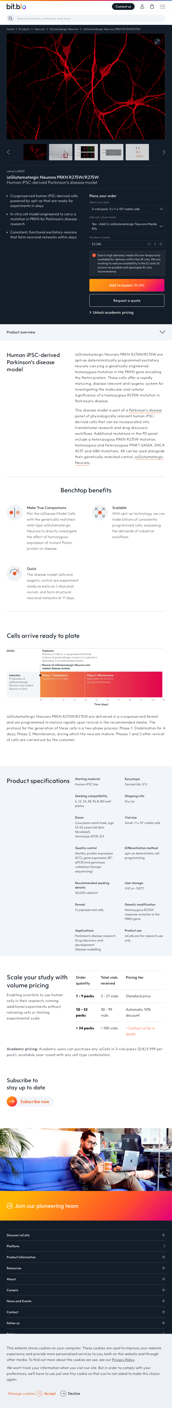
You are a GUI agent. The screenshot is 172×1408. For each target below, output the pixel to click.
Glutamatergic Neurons (64, 29)
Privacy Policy (123, 1359)
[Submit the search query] (10, 18)
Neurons (39, 29)
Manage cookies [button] (21, 1393)
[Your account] (142, 6)
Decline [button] (74, 1393)
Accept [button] (50, 1393)
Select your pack (99, 202)
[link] (152, 6)
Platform (13, 1246)
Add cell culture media (102, 217)
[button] (9, 152)
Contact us (123, 6)
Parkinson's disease (145, 410)
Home (10, 29)
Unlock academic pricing (113, 312)
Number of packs (99, 237)
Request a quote (126, 300)
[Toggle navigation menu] (162, 6)
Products (24, 29)
